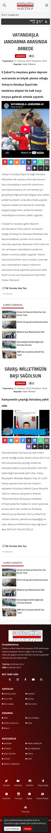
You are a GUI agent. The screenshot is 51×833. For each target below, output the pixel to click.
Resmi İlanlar (42, 798)
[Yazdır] (29, 168)
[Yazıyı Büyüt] (46, 168)
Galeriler (30, 785)
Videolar (18, 785)
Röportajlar (43, 785)
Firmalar (18, 798)
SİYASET (7, 758)
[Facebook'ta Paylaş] (23, 162)
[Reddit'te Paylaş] (17, 162)
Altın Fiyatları (9, 703)
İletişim (6, 728)
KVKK (6, 717)
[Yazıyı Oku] (35, 168)
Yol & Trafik (8, 698)
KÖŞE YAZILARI (9, 753)
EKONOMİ (7, 743)
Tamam (27, 828)
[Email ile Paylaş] (46, 162)
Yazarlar (6, 785)
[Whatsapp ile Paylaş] (40, 162)
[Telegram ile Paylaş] (11, 162)
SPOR (29, 758)
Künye (29, 723)
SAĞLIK (30, 753)
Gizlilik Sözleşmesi (11, 723)
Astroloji (30, 698)
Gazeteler (31, 693)
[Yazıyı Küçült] (40, 168)
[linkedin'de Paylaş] (35, 162)
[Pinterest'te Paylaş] (5, 162)
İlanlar (29, 798)
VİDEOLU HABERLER (11, 763)
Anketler (6, 798)
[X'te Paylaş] (29, 162)
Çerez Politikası (33, 717)
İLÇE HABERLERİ (33, 748)
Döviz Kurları (32, 703)
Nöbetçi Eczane (10, 693)
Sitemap (25, 811)
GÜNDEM (7, 748)
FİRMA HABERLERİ (34, 743)
